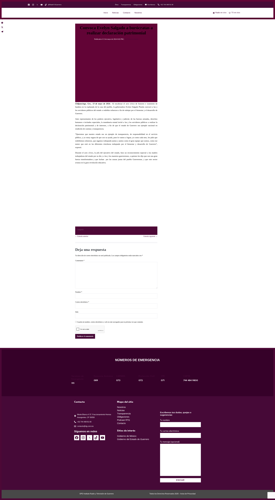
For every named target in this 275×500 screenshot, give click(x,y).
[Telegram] (2, 32)
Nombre (78, 292)
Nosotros (138, 13)
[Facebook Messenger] (2, 23)
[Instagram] (83, 437)
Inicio (106, 13)
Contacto (126, 13)
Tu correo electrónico (169, 431)
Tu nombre (165, 420)
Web (76, 312)
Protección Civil (146, 376)
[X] (2, 27)
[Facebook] (76, 437)
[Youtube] (102, 437)
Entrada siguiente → (150, 236)
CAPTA (186, 376)
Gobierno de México (126, 436)
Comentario (79, 260)
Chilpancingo (88, 229)
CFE (163, 376)
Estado (96, 229)
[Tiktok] (96, 437)
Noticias (115, 13)
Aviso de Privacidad (188, 494)
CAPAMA (120, 376)
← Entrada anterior (81, 236)
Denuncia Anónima (103, 376)
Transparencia (124, 413)
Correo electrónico (82, 302)
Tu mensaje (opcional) (170, 442)
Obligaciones (123, 417)
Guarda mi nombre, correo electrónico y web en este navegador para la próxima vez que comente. (110, 322)
